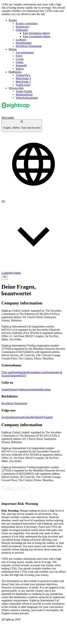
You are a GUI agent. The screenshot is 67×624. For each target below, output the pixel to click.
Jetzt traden (7, 117)
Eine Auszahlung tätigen (36, 36)
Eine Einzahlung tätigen (36, 33)
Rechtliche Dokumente (29, 46)
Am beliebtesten (25, 52)
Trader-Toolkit (24, 91)
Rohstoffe (21, 65)
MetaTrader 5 (23, 81)
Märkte (13, 49)
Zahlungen (22, 29)
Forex (19, 55)
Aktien (19, 62)
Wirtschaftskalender (27, 97)
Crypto (20, 58)
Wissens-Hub (16, 88)
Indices (20, 68)
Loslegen (21, 39)
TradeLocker (23, 84)
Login (4, 272)
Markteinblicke (24, 94)
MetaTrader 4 (23, 78)
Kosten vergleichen (27, 23)
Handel (13, 20)
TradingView (23, 75)
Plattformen (15, 71)
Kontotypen (22, 26)
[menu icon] (4, 277)
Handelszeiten (24, 42)
